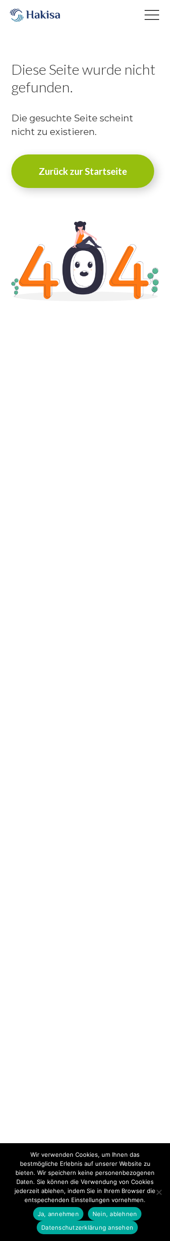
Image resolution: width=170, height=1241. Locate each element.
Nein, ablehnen (114, 1213)
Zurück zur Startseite (83, 171)
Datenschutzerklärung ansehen (87, 1227)
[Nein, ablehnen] (158, 1192)
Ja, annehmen (58, 1213)
